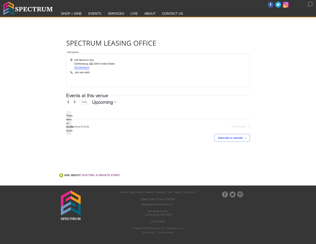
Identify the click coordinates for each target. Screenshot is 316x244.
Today (84, 101)
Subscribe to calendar (230, 137)
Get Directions (81, 67)
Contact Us (172, 13)
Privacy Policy (148, 232)
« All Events (72, 52)
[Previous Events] (68, 102)
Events (94, 13)
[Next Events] (75, 102)
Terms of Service (166, 232)
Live (134, 13)
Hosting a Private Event (101, 175)
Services (116, 13)
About (150, 13)
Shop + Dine (71, 13)
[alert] (68, 123)
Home (123, 192)
